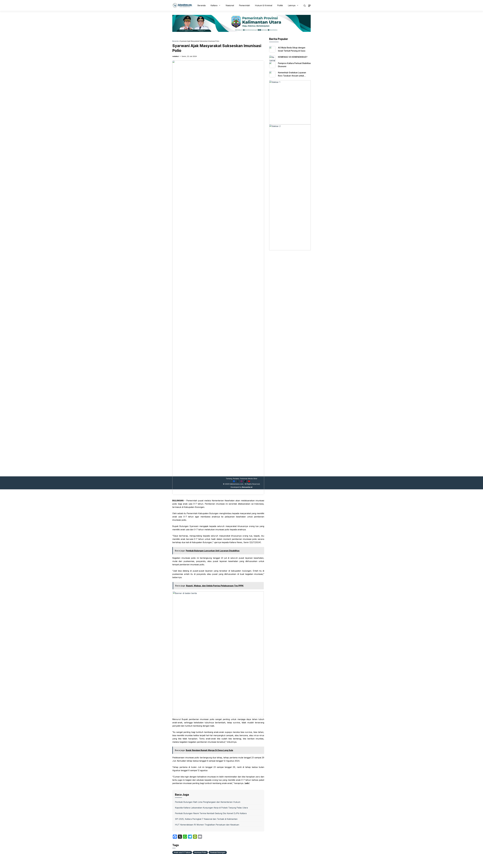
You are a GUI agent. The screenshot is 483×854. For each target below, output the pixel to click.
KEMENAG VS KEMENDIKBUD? (292, 57)
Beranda (201, 5)
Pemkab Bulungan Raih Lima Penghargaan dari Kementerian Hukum (207, 802)
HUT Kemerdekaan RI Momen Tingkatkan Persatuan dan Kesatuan (207, 824)
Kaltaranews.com (236, 484)
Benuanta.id (247, 487)
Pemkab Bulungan (217, 852)
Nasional (230, 5)
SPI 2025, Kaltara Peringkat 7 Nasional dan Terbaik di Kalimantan (206, 819)
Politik (280, 5)
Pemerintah (244, 5)
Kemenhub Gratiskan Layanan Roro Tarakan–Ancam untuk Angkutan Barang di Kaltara (292, 75)
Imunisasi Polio (200, 852)
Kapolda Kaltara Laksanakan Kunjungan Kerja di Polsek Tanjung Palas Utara (211, 807)
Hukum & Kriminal (263, 5)
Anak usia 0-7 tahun (182, 852)
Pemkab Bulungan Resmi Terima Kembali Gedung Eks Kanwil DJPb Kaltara (211, 813)
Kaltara (214, 5)
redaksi (175, 56)
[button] (305, 5)
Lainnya (291, 5)
